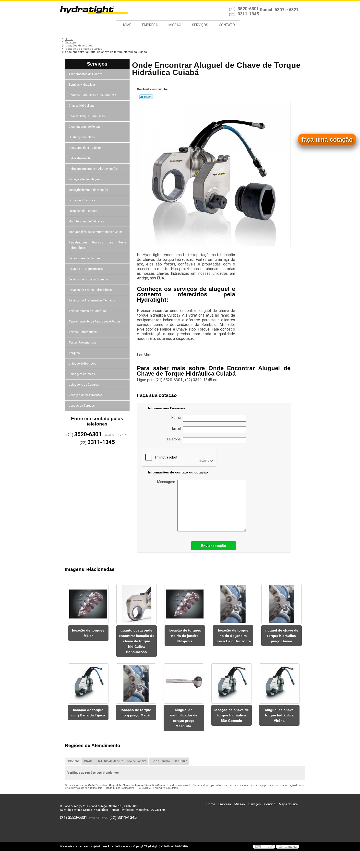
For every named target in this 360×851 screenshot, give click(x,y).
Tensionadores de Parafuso (87, 311)
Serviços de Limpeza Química (88, 279)
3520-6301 (248, 8)
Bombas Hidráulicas (82, 84)
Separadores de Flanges (84, 258)
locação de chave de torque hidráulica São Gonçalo (231, 715)
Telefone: (175, 439)
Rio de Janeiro (136, 761)
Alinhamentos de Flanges (86, 74)
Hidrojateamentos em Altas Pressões (94, 169)
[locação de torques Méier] (88, 604)
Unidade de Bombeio (82, 363)
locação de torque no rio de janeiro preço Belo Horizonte (233, 635)
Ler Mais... (145, 355)
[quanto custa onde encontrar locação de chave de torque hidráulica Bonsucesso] (136, 604)
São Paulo (180, 761)
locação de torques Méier (88, 633)
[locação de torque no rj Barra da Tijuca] (88, 683)
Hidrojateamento (80, 158)
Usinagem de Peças (82, 374)
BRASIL (89, 761)
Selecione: (73, 761)
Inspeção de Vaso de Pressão (88, 190)
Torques (74, 353)
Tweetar (146, 96)
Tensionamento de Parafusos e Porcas (95, 321)
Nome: (177, 418)
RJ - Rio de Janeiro (110, 761)
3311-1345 (248, 13)
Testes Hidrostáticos (83, 332)
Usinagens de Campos (84, 384)
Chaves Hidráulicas (82, 105)
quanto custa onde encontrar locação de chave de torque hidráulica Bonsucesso (136, 641)
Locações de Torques (83, 211)
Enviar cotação (213, 546)
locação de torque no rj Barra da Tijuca (88, 712)
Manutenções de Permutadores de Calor (95, 232)
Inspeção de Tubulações (85, 179)
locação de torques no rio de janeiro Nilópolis (185, 635)
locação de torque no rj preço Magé (136, 712)
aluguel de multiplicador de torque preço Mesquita (183, 718)
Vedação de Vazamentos (85, 395)
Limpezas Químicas (82, 200)
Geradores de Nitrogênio (85, 148)
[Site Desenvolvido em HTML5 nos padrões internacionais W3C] (264, 847)
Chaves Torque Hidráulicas (87, 116)
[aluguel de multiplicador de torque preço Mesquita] (184, 683)
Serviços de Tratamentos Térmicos (92, 300)
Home (126, 25)
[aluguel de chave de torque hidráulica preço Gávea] (281, 604)
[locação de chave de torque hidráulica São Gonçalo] (231, 683)
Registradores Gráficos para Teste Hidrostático (97, 245)
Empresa (150, 25)
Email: (177, 428)
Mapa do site (288, 804)
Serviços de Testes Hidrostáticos (91, 290)
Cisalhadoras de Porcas (85, 126)
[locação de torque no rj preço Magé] (136, 683)
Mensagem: (167, 482)
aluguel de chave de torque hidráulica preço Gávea (281, 635)
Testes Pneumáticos (82, 342)
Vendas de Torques (82, 405)
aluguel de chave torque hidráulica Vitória (279, 715)
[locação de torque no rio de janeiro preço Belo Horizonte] (233, 604)
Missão (174, 25)
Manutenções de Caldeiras (86, 221)
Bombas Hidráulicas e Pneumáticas (92, 95)
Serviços (200, 25)
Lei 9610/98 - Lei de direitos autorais (158, 788)
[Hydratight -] (88, 10)
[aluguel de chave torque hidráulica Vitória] (279, 683)
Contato (227, 25)
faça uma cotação (327, 139)
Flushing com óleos (82, 137)
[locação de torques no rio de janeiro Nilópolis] (185, 604)
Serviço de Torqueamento (86, 269)
